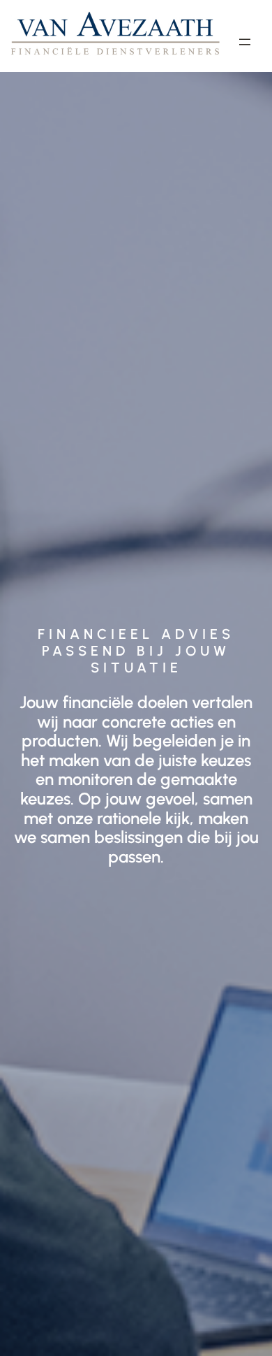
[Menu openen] (244, 42)
